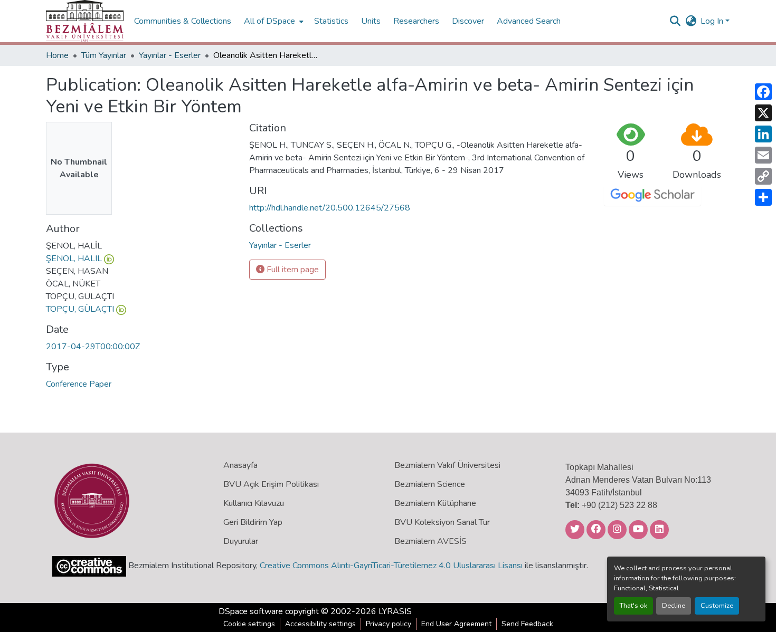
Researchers (416, 21)
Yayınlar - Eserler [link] (170, 55)
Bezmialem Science (429, 484)
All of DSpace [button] (269, 21)
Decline (673, 605)
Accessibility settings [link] (320, 624)
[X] (763, 112)
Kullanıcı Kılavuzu (253, 503)
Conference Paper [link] (78, 384)
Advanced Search (529, 21)
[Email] (763, 155)
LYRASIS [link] (395, 611)
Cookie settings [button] (249, 624)
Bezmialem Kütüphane (435, 503)
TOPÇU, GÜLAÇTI (80, 309)
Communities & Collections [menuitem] (182, 21)
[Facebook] (763, 91)
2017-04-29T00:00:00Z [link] (93, 346)
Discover (468, 21)
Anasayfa (240, 465)
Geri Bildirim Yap (252, 522)
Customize (717, 605)
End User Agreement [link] (456, 624)
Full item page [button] (291, 269)
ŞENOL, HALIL (74, 258)
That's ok (633, 605)
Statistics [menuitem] (331, 21)
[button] (85, 21)
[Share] (763, 197)
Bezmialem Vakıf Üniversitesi (447, 465)
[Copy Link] (763, 176)
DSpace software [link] (251, 611)
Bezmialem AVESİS (430, 541)
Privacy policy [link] (388, 624)
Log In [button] (713, 21)
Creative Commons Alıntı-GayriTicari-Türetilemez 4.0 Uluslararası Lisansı (391, 565)
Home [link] (57, 55)
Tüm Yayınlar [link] (103, 55)
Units (371, 21)
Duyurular (240, 541)
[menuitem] (273, 21)
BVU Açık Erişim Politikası (271, 484)
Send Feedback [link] (527, 624)
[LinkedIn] (763, 134)
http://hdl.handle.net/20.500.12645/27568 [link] (329, 208)
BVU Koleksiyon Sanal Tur (442, 522)
